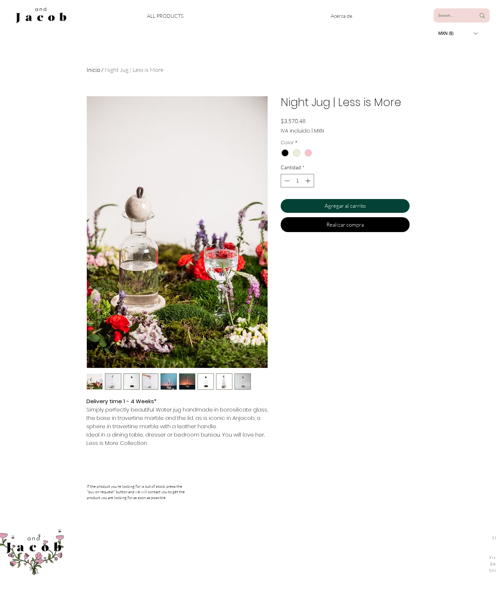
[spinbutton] (297, 180)
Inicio (93, 69)
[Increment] (308, 180)
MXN (319, 131)
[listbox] (458, 33)
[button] (458, 33)
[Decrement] (286, 180)
